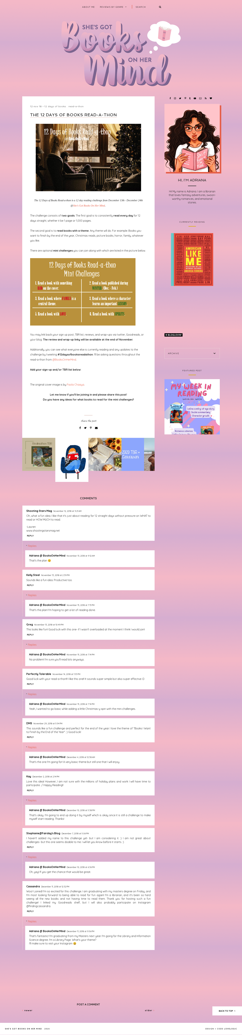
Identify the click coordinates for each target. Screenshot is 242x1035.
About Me (88, 7)
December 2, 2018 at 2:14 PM (45, 776)
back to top (226, 1011)
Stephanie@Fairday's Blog (43, 833)
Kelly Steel (33, 575)
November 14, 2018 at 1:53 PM (66, 674)
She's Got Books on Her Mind (23, 1029)
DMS (29, 723)
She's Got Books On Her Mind (89, 205)
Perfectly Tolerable (38, 674)
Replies (32, 546)
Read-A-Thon (76, 106)
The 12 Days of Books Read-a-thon (73, 114)
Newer (28, 1010)
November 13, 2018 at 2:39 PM (55, 575)
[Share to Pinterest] (91, 427)
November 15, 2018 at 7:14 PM (80, 654)
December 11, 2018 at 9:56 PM (80, 931)
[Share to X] (85, 427)
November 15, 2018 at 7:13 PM (80, 605)
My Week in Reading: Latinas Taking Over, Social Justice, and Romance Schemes (192, 407)
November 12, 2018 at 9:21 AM (67, 511)
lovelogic (230, 1029)
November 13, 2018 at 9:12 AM (81, 555)
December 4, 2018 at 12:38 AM (81, 757)
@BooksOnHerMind (64, 359)
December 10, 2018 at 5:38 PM (81, 810)
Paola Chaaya (75, 384)
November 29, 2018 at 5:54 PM (47, 723)
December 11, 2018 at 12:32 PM (55, 886)
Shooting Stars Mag (39, 510)
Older (149, 1010)
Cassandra (33, 886)
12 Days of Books (55, 106)
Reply (30, 536)
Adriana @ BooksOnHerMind (47, 555)
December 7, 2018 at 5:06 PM (75, 833)
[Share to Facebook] (80, 427)
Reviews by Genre (111, 7)
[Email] (96, 427)
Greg (29, 624)
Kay (28, 776)
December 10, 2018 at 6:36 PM (81, 867)
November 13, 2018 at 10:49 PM (49, 624)
